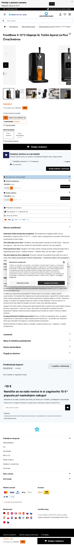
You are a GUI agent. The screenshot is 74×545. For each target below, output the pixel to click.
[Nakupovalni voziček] (69, 14)
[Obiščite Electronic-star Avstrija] (8, 513)
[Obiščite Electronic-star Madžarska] (4, 518)
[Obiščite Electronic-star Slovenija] (8, 522)
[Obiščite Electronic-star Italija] (19, 513)
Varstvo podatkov (9, 535)
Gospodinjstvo (13, 26)
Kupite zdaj (52, 3)
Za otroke (6, 468)
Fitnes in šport (8, 460)
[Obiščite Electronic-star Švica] (12, 513)
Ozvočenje (7, 451)
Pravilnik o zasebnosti (44, 517)
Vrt (4, 447)
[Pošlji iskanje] (3, 21)
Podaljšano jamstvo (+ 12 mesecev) (26, 161)
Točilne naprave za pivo (46, 26)
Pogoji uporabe (55, 517)
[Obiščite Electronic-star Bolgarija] (16, 518)
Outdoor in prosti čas (11, 464)
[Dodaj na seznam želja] (70, 34)
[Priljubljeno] (65, 14)
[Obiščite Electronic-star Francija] (16, 513)
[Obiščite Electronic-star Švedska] (19, 518)
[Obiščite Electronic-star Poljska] (8, 518)
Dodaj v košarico (39, 147)
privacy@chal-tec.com (10, 418)
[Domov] (6, 26)
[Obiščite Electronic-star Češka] (31, 513)
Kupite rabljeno (11, 193)
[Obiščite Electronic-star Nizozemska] (31, 518)
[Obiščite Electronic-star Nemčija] (4, 513)
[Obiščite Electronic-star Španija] (23, 513)
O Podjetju (45, 535)
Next (68, 65)
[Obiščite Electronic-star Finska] (23, 518)
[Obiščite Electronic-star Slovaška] (27, 513)
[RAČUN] (60, 14)
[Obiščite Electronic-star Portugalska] (4, 522)
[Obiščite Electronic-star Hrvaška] (12, 518)
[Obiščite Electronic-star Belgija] (27, 518)
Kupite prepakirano (12, 181)
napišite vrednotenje (60, 366)
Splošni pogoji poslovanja (28, 535)
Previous (5, 65)
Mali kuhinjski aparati (28, 26)
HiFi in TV (6, 455)
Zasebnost (7, 413)
